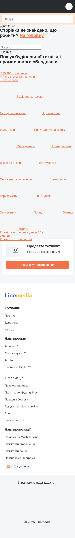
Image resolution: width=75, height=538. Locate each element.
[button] (69, 6)
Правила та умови (17, 385)
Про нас (10, 315)
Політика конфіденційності (22, 392)
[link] (37, 236)
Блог (8, 413)
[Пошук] (69, 19)
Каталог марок (14, 420)
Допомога (11, 322)
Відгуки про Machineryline (21, 406)
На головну (32, 35)
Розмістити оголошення (37, 264)
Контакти (10, 329)
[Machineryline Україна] (28, 6)
